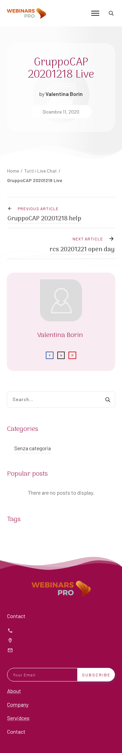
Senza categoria (32, 448)
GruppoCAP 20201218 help (44, 219)
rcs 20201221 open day (82, 250)
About (14, 691)
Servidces (18, 718)
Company (17, 704)
